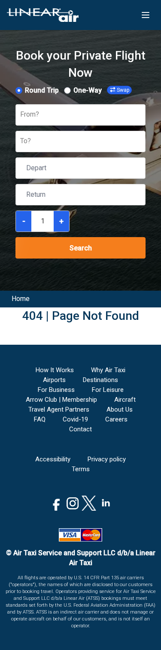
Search (81, 248)
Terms (81, 469)
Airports (54, 380)
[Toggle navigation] (145, 15)
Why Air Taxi (108, 370)
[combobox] (21, 115)
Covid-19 (75, 419)
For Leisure (108, 390)
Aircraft (125, 399)
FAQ (40, 419)
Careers (116, 419)
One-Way (87, 90)
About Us (119, 409)
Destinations (100, 380)
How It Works (55, 370)
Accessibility (52, 459)
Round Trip (42, 90)
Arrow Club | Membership (61, 399)
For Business (56, 390)
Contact (80, 429)
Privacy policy (107, 459)
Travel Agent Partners (58, 409)
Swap (123, 90)
